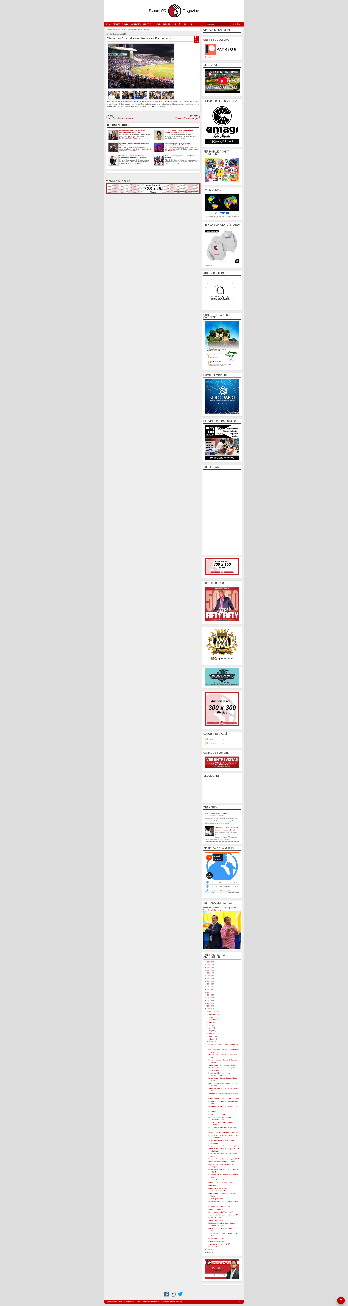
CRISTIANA (147, 24)
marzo (211, 1036)
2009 (209, 1009)
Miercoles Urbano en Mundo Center (221, 1162)
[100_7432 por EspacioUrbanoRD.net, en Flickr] (155, 99)
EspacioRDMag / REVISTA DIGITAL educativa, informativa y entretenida (143, 1302)
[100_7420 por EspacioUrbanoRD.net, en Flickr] (141, 89)
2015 (209, 992)
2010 (209, 1006)
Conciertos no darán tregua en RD (220, 1183)
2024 (209, 967)
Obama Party (213, 1143)
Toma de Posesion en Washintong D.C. (222, 1140)
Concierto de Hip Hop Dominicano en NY (223, 1215)
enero (211, 1042)
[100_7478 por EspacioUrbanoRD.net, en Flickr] (134, 99)
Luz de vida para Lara (216, 1239)
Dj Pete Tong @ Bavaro (216, 1241)
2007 (209, 1252)
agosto (211, 1023)
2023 (209, 970)
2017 (209, 987)
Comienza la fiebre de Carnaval (219, 1180)
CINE (174, 24)
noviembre (213, 1014)
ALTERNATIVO (136, 24)
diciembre (213, 1012)
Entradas (211, 739)
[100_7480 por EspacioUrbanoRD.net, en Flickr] (168, 99)
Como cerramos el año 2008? (219, 1244)
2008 (209, 1250)
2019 (209, 981)
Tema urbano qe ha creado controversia (223, 1132)
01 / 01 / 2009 (213, 1247)
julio (210, 1025)
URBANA (125, 24)
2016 (209, 989)
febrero (212, 1039)
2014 (209, 995)
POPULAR (116, 24)
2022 (209, 973)
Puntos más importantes (217, 1114)
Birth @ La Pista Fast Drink (217, 1188)
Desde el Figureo (214, 1218)
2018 (209, 984)
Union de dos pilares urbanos (219, 1207)
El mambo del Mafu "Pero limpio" (220, 1212)
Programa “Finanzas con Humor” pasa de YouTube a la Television (219, 909)
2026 (209, 962)
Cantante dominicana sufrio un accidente (223, 1099)
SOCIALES (157, 24)
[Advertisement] (222, 512)
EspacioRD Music (210, 894)
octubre (212, 1017)
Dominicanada (213, 1112)
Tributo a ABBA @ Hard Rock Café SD (221, 1065)
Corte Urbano (213, 1185)
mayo (211, 1031)
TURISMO (166, 24)
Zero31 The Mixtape (215, 1220)
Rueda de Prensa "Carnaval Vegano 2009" (223, 1159)
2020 (209, 978)
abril (210, 1034)
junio (211, 1028)
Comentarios (212, 743)
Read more (137, 138)
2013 (209, 998)
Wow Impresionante (215, 1209)
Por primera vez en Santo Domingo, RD (222, 1146)
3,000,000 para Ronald (216, 1199)
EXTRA (108, 24)
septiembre (213, 1020)
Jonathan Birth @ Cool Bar (218, 1191)
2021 (209, 976)
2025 (209, 965)
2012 (209, 1000)
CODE (240, 1302)
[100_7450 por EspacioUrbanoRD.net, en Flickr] (114, 99)
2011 (209, 1003)
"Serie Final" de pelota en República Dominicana (139, 38)
